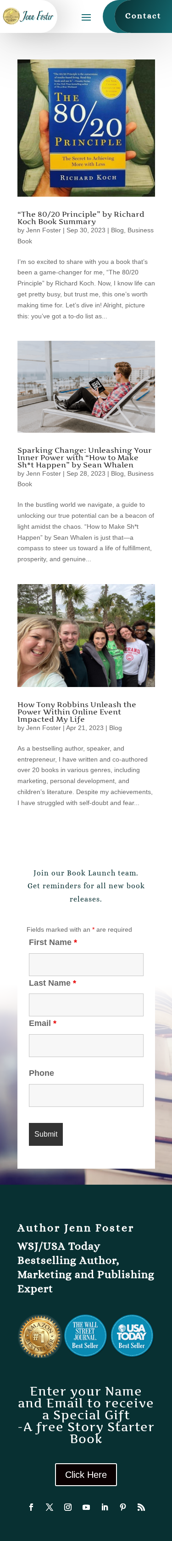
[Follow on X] (49, 1507)
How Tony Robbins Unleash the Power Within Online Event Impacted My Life (76, 712)
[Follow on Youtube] (86, 1507)
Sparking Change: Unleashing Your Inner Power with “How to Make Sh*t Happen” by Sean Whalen (84, 457)
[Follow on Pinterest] (123, 1507)
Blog (117, 230)
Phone (41, 1073)
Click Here (86, 1475)
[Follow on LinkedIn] (104, 1507)
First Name (53, 942)
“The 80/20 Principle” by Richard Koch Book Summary (80, 217)
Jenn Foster (43, 230)
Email (42, 1023)
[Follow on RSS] (141, 1507)
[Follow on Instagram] (68, 1507)
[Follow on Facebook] (31, 1507)
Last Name (52, 983)
